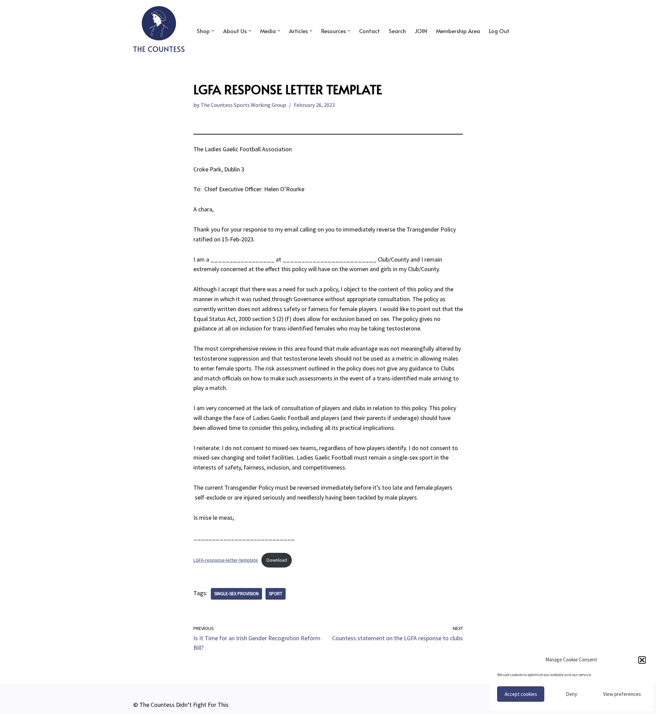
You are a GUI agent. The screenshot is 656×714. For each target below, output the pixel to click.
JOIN (421, 31)
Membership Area (458, 31)
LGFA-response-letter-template (225, 560)
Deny (571, 694)
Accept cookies (521, 694)
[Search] (516, 30)
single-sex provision (236, 594)
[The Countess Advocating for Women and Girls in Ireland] (158, 29)
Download (276, 560)
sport (275, 594)
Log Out (499, 31)
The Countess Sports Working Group (243, 104)
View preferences (622, 694)
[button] (642, 660)
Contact (369, 31)
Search (397, 31)
